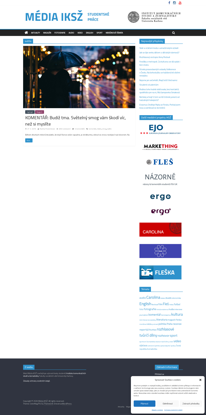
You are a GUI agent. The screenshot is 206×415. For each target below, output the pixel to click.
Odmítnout (168, 403)
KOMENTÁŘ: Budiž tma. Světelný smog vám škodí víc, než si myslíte (75, 120)
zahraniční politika (154, 346)
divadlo (168, 298)
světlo (109, 128)
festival (155, 304)
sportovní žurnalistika (147, 341)
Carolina (153, 297)
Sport (99, 32)
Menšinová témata (114, 32)
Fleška (171, 304)
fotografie (150, 309)
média (149, 324)
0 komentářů (80, 128)
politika (162, 324)
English (89, 32)
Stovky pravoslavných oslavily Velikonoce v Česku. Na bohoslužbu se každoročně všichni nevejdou (159, 72)
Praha (170, 324)
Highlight (30, 112)
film (160, 304)
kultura (177, 314)
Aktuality (35, 32)
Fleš (166, 304)
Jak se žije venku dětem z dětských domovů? (159, 52)
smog (104, 128)
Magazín (47, 32)
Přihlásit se (159, 374)
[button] (200, 379)
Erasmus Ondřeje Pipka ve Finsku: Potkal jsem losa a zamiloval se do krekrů (159, 106)
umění (171, 342)
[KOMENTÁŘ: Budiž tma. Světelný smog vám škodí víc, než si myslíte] (79, 47)
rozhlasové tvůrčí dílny (156, 332)
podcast (155, 324)
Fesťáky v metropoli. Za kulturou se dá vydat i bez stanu (159, 63)
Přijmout (144, 403)
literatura (161, 319)
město (99, 128)
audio (142, 298)
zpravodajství (165, 345)
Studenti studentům (148, 84)
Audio (71, 32)
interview (178, 309)
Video (80, 32)
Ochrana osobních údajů (173, 410)
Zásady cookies (157, 410)
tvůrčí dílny (165, 341)
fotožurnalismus (162, 309)
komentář (92, 128)
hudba (171, 309)
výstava (143, 345)
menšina (142, 324)
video (177, 341)
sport (173, 335)
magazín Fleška (174, 319)
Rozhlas (152, 329)
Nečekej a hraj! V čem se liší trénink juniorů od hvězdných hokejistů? (159, 98)
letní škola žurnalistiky (147, 320)
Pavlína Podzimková (47, 128)
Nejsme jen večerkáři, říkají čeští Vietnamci (158, 80)
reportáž (144, 329)
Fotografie (60, 32)
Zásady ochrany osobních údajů (36, 380)
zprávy (173, 345)
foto (141, 309)
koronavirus (166, 315)
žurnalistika (152, 348)
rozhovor (163, 335)
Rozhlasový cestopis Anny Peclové (154, 57)
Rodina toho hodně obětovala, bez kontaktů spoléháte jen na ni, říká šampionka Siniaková (159, 91)
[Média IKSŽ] (103, 9)
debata (163, 298)
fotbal (177, 304)
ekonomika (176, 298)
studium (158, 342)
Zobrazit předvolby (190, 403)
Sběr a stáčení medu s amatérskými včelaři (158, 48)
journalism (143, 315)
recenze (177, 324)
